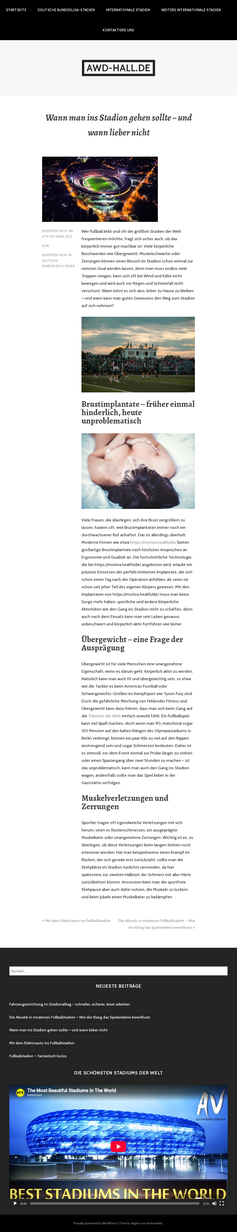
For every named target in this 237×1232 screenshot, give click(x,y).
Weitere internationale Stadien (191, 10)
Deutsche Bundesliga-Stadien (66, 10)
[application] (118, 1146)
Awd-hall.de (118, 68)
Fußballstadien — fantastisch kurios (38, 1056)
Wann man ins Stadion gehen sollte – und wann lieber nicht (58, 1030)
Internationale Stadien (128, 10)
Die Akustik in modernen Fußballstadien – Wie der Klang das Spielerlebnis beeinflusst (79, 1017)
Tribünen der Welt (104, 715)
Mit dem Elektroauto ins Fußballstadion (77, 920)
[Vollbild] (221, 1203)
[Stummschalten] (214, 1203)
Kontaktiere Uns (118, 30)
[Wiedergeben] (15, 1203)
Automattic (155, 1223)
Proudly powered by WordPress (95, 1223)
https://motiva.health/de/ (153, 542)
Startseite (16, 10)
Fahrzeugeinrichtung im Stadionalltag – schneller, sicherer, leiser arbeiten (69, 1004)
